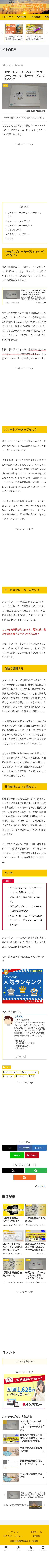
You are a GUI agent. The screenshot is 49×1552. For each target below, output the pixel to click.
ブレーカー (9, 1076)
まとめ (10, 239)
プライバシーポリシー (12, 1536)
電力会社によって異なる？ (19, 234)
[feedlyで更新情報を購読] (20, 1056)
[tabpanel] (14, 32)
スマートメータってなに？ (19, 221)
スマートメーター (31, 1072)
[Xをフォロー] (16, 1056)
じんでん (18, 1016)
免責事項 (36, 1536)
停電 (32, 1076)
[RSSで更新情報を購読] (24, 1056)
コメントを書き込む (24, 1361)
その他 (7, 1067)
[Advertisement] (24, 172)
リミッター (22, 1076)
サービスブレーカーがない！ (20, 225)
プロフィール (36, 1532)
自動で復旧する (14, 230)
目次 (21, 206)
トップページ (13, 1532)
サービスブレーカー (12, 1072)
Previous (2, 32)
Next (47, 32)
